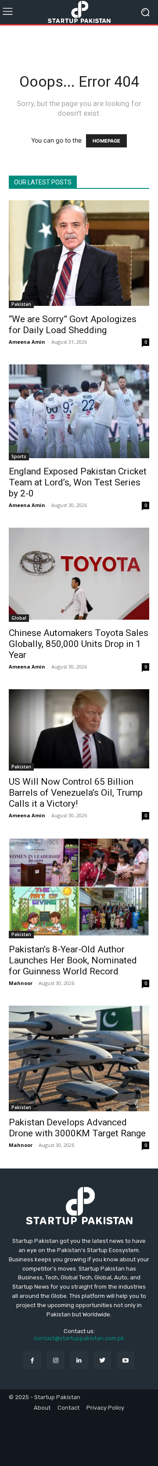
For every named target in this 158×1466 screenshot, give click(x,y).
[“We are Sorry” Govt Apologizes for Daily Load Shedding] (79, 254)
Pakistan (21, 304)
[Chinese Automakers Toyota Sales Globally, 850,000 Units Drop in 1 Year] (79, 575)
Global (18, 618)
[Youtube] (125, 1360)
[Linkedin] (78, 1360)
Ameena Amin (27, 341)
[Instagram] (55, 1360)
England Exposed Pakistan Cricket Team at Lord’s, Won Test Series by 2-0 (78, 482)
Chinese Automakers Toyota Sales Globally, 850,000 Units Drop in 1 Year (78, 644)
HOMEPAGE (106, 141)
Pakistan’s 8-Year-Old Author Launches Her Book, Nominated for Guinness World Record (73, 960)
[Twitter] (102, 1360)
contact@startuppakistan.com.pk (79, 1338)
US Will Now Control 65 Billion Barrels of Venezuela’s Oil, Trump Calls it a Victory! (76, 792)
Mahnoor (20, 983)
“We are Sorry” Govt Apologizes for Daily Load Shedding (72, 324)
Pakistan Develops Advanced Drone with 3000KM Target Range (77, 1128)
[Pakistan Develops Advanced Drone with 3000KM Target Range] (79, 1058)
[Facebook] (32, 1360)
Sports (18, 456)
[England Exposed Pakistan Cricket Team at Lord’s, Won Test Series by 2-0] (79, 412)
